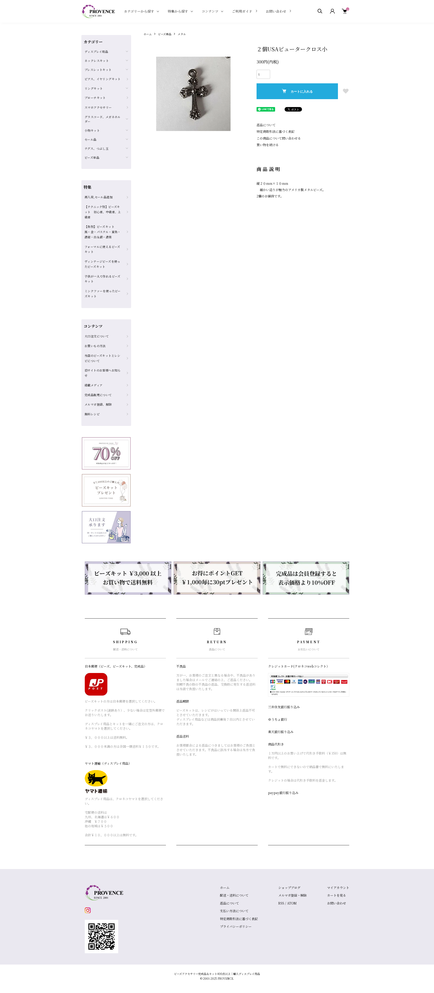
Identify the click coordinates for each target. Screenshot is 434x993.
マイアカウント (338, 887)
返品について (266, 125)
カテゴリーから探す (139, 11)
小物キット (92, 130)
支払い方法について (234, 911)
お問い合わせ (276, 11)
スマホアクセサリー (98, 107)
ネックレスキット (97, 60)
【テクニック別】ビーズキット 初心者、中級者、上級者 (103, 212)
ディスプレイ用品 (96, 51)
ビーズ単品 (164, 34)
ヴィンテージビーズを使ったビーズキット (102, 264)
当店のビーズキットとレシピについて (102, 358)
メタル (182, 34)
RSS (281, 903)
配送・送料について (234, 895)
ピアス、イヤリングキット (103, 79)
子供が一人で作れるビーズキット (102, 279)
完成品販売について (98, 395)
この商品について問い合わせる (279, 138)
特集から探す (178, 11)
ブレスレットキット (98, 70)
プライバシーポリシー (236, 926)
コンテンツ (210, 11)
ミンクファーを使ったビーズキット (103, 293)
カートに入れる (302, 91)
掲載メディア (93, 385)
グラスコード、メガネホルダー (103, 119)
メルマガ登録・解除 (292, 895)
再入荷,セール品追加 (99, 197)
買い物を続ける (268, 145)
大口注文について (97, 336)
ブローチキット (95, 98)
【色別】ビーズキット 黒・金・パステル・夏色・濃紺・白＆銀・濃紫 (103, 231)
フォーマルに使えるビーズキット (102, 249)
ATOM (292, 903)
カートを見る (336, 895)
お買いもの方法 (95, 346)
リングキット (94, 88)
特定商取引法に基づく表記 (276, 131)
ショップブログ (289, 887)
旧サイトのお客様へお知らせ (103, 373)
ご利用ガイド (242, 11)
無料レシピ (92, 414)
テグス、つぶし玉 (96, 148)
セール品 (91, 139)
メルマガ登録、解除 (98, 404)
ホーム (148, 34)
